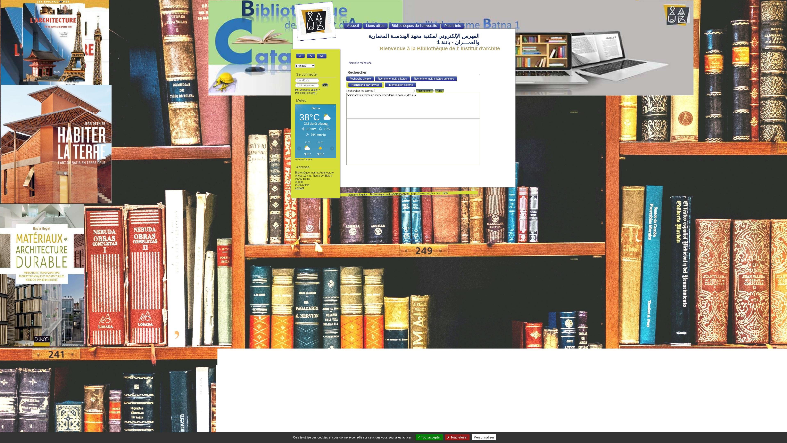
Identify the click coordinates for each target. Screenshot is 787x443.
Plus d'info (452, 26)
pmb (445, 193)
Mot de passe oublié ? (307, 89)
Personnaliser (484, 437)
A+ (321, 56)
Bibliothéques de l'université (414, 26)
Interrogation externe (400, 84)
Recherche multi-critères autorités (434, 78)
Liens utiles (375, 26)
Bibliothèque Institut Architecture (389, 194)
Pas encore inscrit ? (306, 92)
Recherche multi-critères (392, 78)
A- (300, 55)
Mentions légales (357, 194)
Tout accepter (430, 437)
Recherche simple (360, 78)
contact (299, 188)
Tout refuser (458, 437)
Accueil (353, 26)
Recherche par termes (365, 84)
